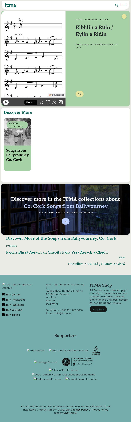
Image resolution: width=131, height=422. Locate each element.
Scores (104, 19)
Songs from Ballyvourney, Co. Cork (82, 238)
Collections (91, 19)
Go (65, 221)
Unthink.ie (70, 412)
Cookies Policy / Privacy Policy (89, 409)
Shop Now (98, 309)
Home (79, 19)
